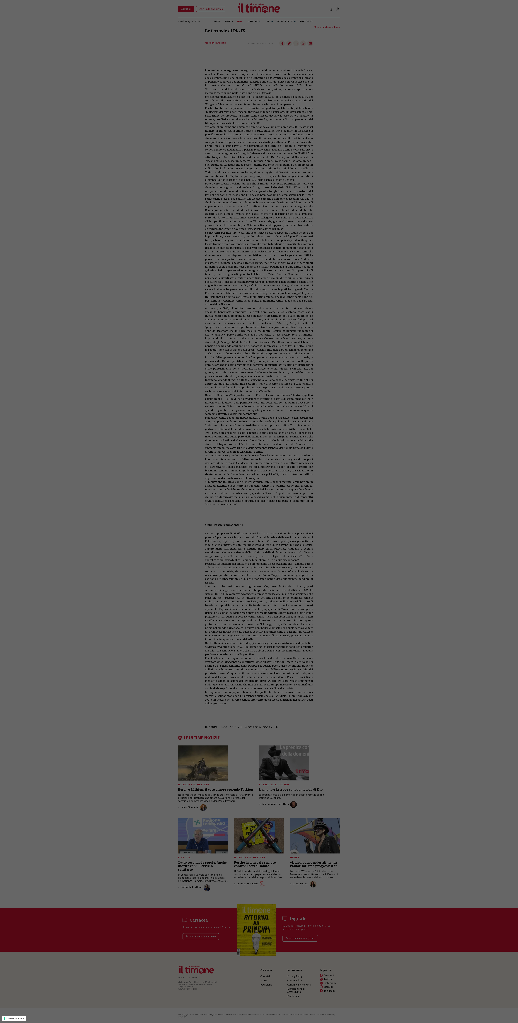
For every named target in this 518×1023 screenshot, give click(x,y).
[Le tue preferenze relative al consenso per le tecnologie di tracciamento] (14, 1018)
